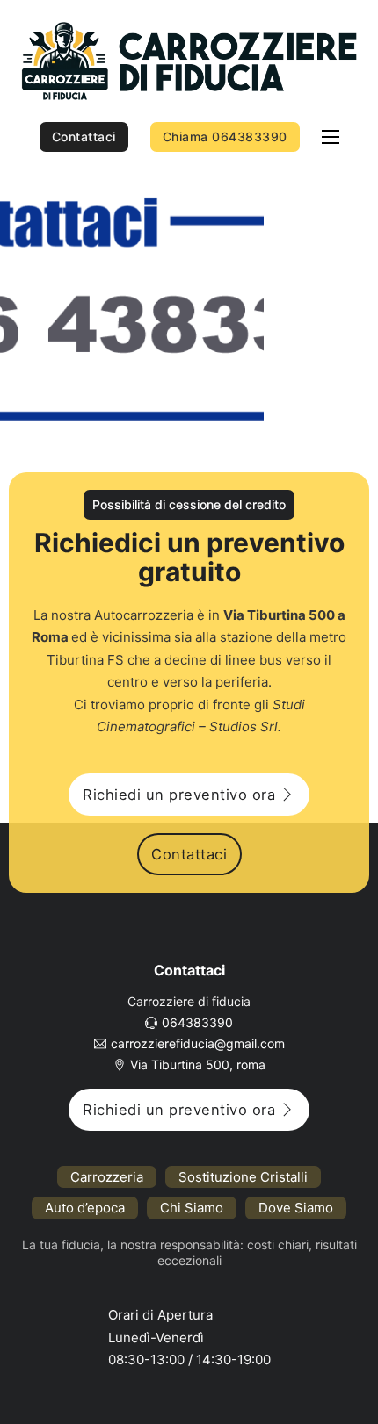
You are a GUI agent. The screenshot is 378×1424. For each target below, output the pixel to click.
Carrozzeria (106, 1177)
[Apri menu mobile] (330, 137)
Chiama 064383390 (225, 136)
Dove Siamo (295, 1207)
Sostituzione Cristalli (243, 1177)
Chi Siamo (191, 1207)
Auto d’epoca (85, 1207)
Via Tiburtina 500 (279, 615)
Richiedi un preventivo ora (179, 794)
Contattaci (84, 136)
